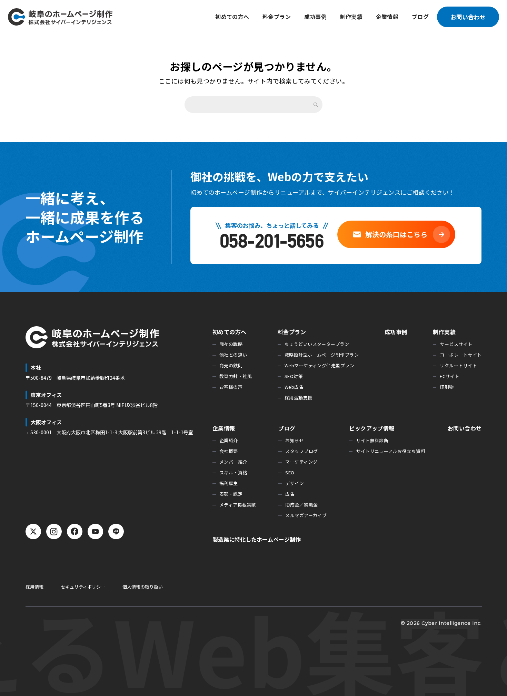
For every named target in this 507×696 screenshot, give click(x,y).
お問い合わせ (468, 16)
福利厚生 (228, 483)
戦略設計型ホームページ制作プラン (322, 354)
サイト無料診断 (372, 440)
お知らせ (294, 440)
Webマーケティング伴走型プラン (319, 365)
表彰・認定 (230, 494)
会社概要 (228, 451)
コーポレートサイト (460, 354)
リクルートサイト (458, 365)
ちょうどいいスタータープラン (317, 344)
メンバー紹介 (233, 461)
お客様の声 (230, 387)
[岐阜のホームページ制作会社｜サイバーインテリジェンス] (60, 17)
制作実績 (351, 16)
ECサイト (449, 376)
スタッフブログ (301, 451)
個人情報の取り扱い (142, 586)
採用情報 (34, 586)
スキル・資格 (233, 472)
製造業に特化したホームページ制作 (256, 539)
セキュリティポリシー (83, 586)
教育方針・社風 (235, 376)
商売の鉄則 (230, 365)
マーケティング (301, 461)
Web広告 (294, 387)
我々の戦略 (230, 344)
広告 (290, 494)
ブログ (420, 16)
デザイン (294, 483)
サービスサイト (456, 344)
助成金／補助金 (301, 504)
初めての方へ (232, 16)
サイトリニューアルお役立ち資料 (390, 451)
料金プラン (276, 16)
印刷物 (447, 387)
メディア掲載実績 (237, 504)
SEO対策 (294, 376)
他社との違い (233, 354)
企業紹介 (228, 440)
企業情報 (387, 16)
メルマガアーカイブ (306, 515)
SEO (289, 472)
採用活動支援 (298, 397)
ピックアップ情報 (372, 428)
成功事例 (315, 16)
